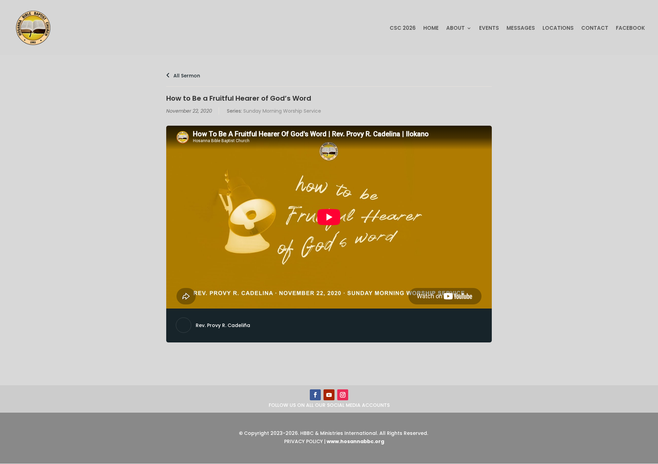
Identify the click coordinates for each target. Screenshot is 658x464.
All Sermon (186, 75)
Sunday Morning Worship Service (282, 111)
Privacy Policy (303, 441)
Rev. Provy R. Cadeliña (223, 325)
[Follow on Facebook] (315, 394)
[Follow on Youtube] (329, 394)
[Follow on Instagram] (342, 394)
